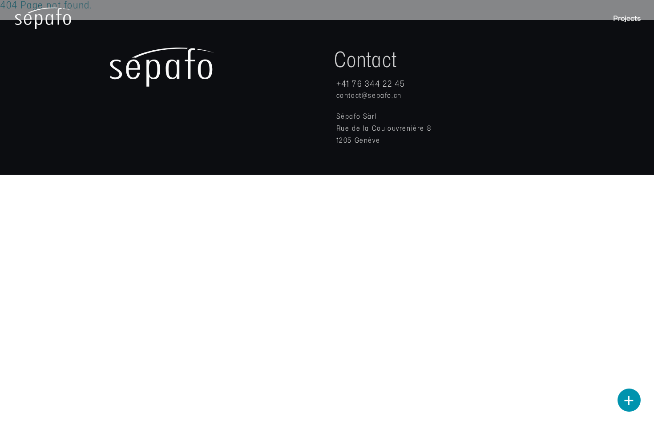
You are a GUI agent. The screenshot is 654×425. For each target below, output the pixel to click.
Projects (627, 18)
